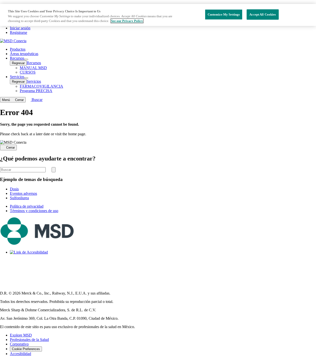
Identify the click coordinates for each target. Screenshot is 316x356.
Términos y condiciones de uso (34, 211)
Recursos (34, 63)
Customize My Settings (224, 14)
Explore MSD (21, 335)
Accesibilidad (20, 354)
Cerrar (10, 148)
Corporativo (19, 344)
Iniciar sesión (20, 28)
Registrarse (18, 32)
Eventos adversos (23, 193)
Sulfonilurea (19, 198)
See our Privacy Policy (127, 21)
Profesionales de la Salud (29, 339)
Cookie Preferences (26, 349)
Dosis (14, 189)
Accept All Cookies (262, 14)
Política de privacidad (26, 206)
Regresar (18, 63)
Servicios (34, 81)
